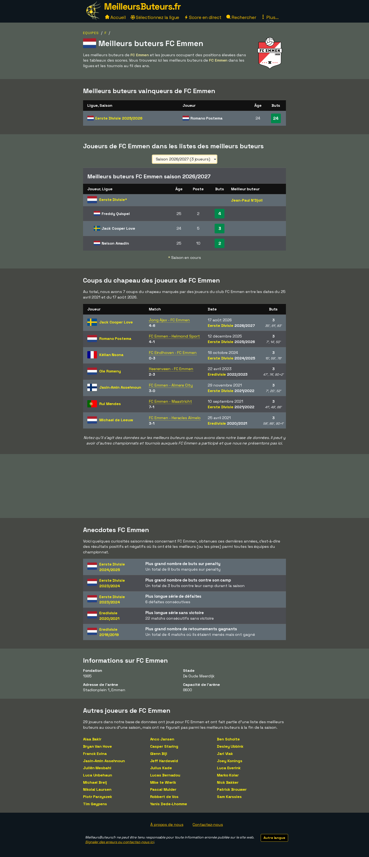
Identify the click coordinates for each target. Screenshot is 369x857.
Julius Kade (161, 767)
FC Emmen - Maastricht (170, 401)
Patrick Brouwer (232, 789)
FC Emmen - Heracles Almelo (175, 417)
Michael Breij (95, 782)
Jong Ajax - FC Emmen (169, 319)
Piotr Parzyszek (97, 796)
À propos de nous (166, 824)
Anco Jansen (162, 739)
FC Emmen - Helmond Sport (174, 336)
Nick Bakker (228, 782)
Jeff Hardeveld (164, 760)
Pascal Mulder (163, 789)
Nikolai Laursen (97, 789)
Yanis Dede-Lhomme (168, 803)
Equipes (91, 33)
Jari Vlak (225, 753)
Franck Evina (95, 753)
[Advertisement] (184, 486)
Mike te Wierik (163, 782)
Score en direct (204, 17)
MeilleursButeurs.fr (142, 6)
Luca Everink (229, 767)
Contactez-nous (208, 824)
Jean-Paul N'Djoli (246, 200)
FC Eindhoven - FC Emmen (173, 352)
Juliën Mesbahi (97, 767)
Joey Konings (229, 760)
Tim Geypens (95, 803)
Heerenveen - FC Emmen (171, 368)
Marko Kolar (228, 775)
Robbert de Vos (164, 796)
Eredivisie (227, 374)
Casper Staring (164, 746)
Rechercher (243, 17)
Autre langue (274, 837)
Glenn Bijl (158, 753)
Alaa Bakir (92, 739)
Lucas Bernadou (165, 775)
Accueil (117, 17)
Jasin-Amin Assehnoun (104, 760)
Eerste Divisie (118, 118)
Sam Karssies (229, 796)
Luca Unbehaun (97, 775)
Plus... (271, 17)
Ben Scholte (228, 739)
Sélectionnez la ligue (157, 17)
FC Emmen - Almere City (171, 385)
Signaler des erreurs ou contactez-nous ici (119, 842)
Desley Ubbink (230, 746)
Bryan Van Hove (97, 746)
